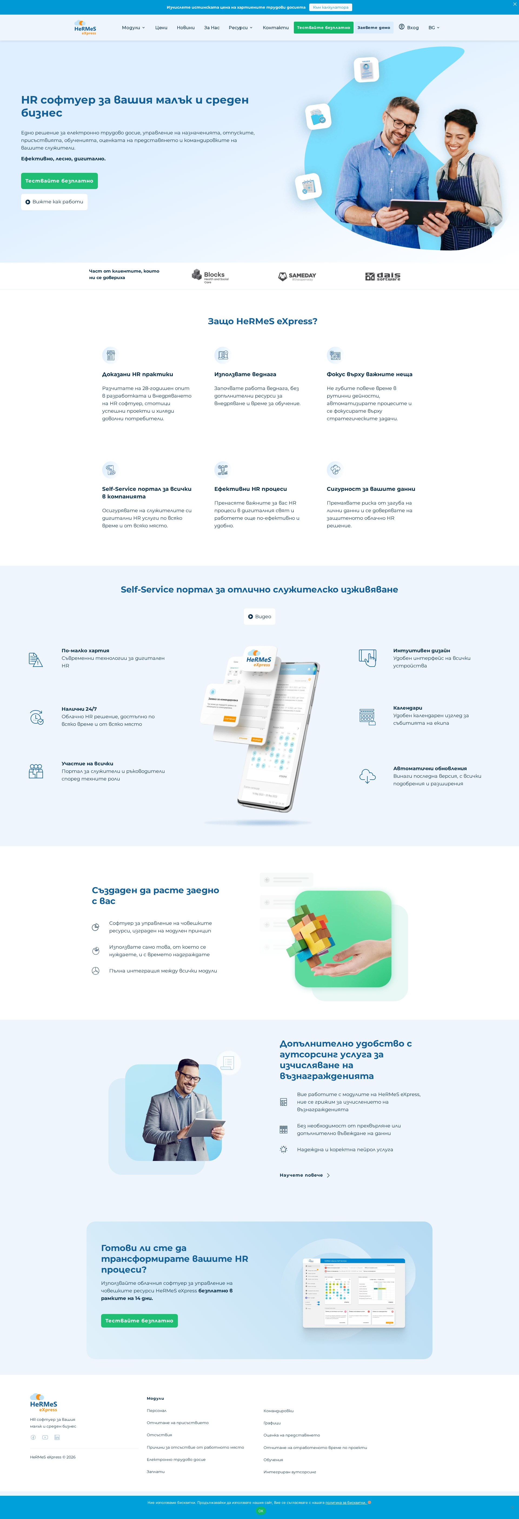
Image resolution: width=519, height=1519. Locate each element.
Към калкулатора (330, 7)
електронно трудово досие (103, 133)
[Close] (515, 4)
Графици (272, 1423)
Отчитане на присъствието (178, 1422)
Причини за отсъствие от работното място (195, 1447)
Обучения (273, 1459)
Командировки (279, 1410)
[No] (512, 1507)
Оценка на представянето (292, 1435)
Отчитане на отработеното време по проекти (315, 1447)
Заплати (156, 1471)
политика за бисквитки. (346, 1502)
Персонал (157, 1410)
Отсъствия (159, 1434)
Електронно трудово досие (176, 1459)
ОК (261, 1511)
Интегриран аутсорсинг (290, 1472)
